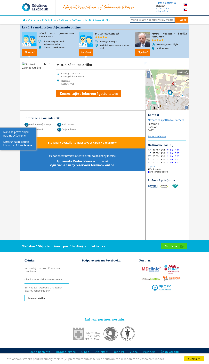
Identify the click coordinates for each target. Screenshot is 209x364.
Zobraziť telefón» (157, 136)
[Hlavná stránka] (24, 20)
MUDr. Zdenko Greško (97, 20)
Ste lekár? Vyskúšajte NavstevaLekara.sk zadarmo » (82, 142)
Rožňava (64, 20)
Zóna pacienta (40, 352)
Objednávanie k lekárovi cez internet (43, 279)
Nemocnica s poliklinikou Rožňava (166, 119)
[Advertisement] (167, 241)
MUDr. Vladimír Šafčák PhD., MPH (169, 35)
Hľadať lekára (66, 352)
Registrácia (163, 11)
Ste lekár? (101, 352)
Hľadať (181, 20)
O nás (85, 352)
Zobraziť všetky (36, 297)
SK (185, 4)
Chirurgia (33, 20)
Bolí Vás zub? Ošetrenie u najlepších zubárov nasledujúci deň (43, 289)
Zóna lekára (163, 8)
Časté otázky (170, 352)
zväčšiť (181, 72)
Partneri (149, 352)
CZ (185, 9)
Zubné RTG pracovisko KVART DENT (56, 35)
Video (133, 352)
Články (119, 352)
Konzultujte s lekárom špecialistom (89, 93)
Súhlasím (194, 359)
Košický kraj (49, 20)
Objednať (29, 51)
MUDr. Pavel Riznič (107, 33)
